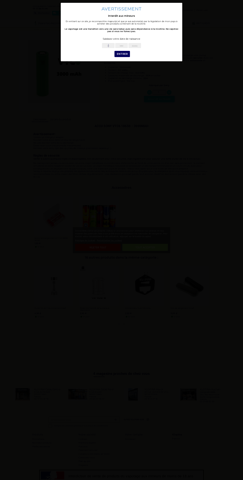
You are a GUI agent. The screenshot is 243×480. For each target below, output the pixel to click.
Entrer (122, 53)
